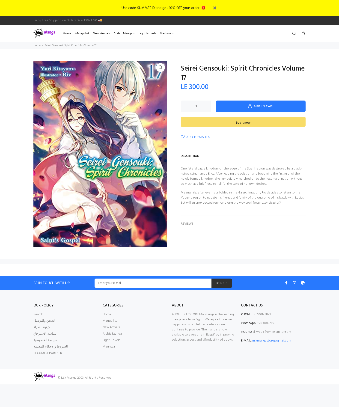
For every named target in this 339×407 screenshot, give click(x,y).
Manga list (110, 321)
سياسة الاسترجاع (44, 333)
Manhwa (109, 346)
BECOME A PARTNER (47, 353)
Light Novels (111, 340)
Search (38, 314)
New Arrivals (111, 327)
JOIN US (221, 283)
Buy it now (243, 122)
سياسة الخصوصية (45, 340)
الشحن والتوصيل (44, 321)
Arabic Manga (112, 333)
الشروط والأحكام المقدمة (50, 346)
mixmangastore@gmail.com (271, 340)
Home (37, 45)
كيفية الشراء (41, 327)
